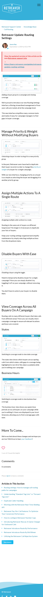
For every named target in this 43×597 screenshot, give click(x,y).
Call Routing (8, 29)
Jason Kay (13, 44)
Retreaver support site (17, 58)
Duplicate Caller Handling (13, 501)
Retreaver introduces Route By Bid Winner (20, 532)
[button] (38, 4)
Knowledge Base (30, 27)
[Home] (12, 8)
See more (7, 542)
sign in (8, 476)
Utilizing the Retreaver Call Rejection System (21, 536)
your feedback (26, 439)
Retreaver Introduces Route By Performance (20, 528)
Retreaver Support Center (11, 27)
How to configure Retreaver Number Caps (20, 518)
